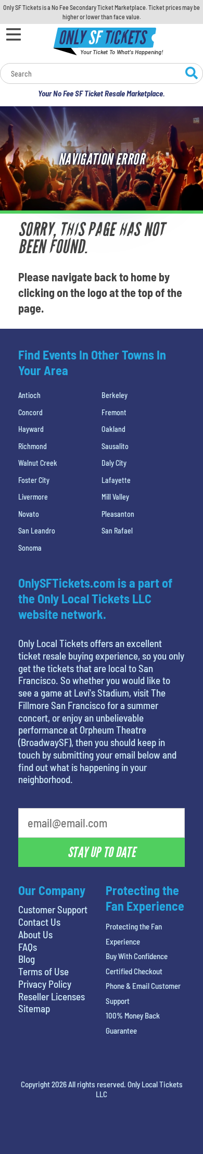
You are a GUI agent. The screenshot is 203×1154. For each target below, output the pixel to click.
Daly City (114, 462)
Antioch (29, 395)
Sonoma (30, 547)
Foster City (33, 480)
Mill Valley (115, 496)
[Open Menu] (13, 34)
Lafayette (116, 480)
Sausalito (115, 446)
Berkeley (115, 395)
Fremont (114, 412)
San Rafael (117, 530)
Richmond (32, 446)
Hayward (31, 429)
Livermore (33, 496)
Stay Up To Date (101, 852)
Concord (30, 412)
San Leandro (36, 530)
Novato (28, 514)
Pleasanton (118, 514)
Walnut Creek (37, 462)
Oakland (113, 429)
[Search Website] (191, 74)
